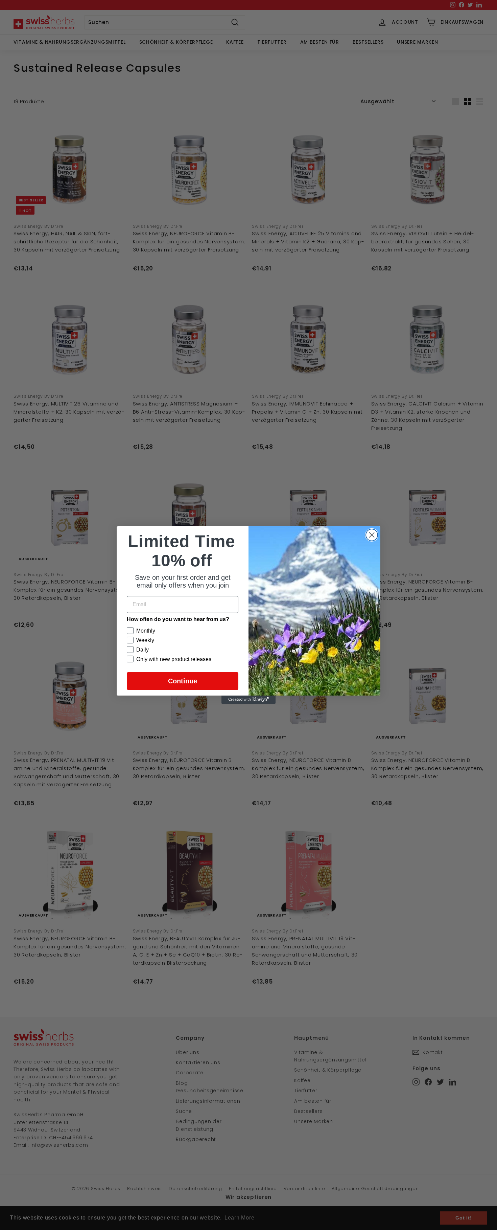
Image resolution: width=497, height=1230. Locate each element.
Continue (182, 681)
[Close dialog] (372, 535)
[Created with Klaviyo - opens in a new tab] (248, 700)
